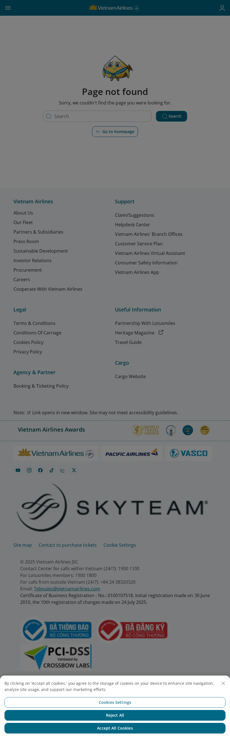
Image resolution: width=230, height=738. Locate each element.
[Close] (223, 683)
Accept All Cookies (115, 728)
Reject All (115, 715)
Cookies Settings (115, 702)
